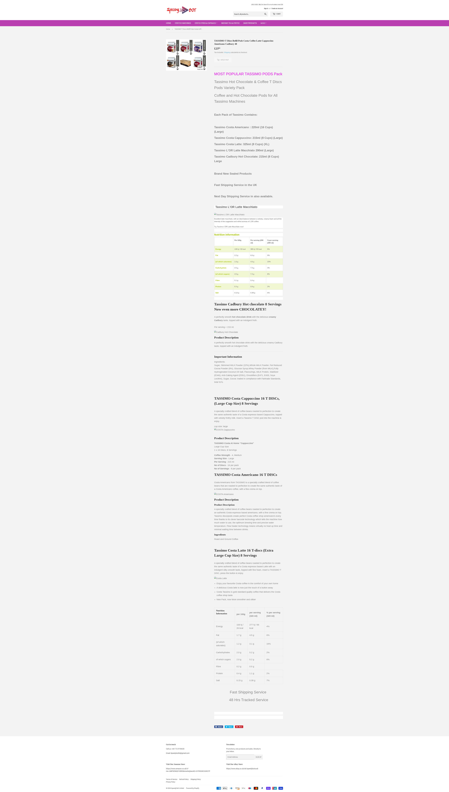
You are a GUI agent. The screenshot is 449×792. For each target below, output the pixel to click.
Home (168, 23)
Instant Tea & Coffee (230, 23)
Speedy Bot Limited (177, 788)
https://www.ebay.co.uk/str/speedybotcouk (242, 769)
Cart (278, 14)
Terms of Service (171, 779)
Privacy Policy (170, 782)
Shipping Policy (196, 779)
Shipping (227, 52)
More (263, 23)
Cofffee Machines (183, 23)
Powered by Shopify (192, 788)
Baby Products (250, 23)
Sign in (266, 8)
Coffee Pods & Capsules (205, 23)
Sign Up (258, 757)
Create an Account (277, 8)
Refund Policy (183, 779)
